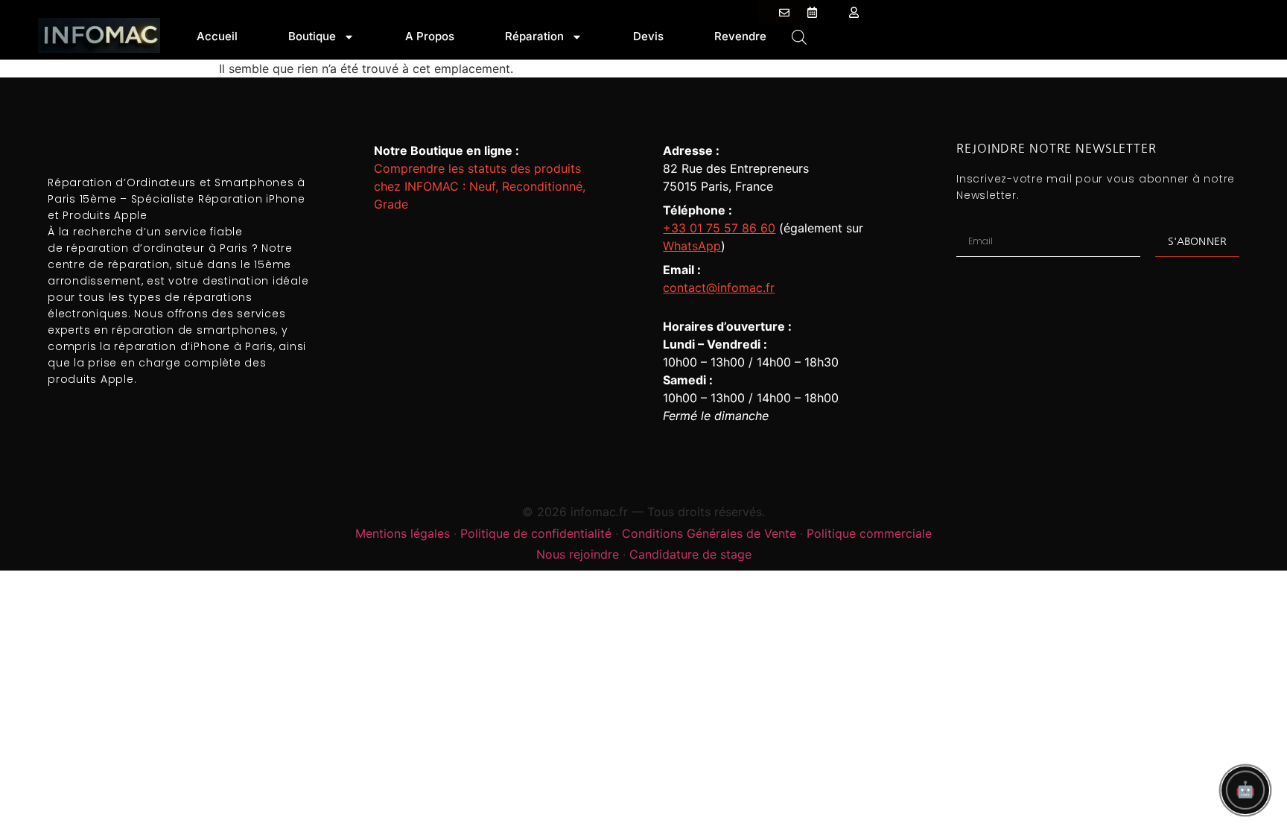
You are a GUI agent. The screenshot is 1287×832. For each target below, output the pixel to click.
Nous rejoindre (577, 554)
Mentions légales (402, 533)
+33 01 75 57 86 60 (719, 227)
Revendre (740, 36)
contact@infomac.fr (719, 287)
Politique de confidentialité (535, 533)
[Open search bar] (799, 36)
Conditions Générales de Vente (709, 533)
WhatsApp (692, 245)
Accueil (217, 36)
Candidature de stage (690, 554)
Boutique (312, 36)
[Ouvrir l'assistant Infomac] (1245, 790)
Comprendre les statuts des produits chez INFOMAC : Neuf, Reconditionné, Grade (479, 186)
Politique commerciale (869, 533)
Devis (648, 36)
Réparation (534, 36)
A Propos (429, 36)
